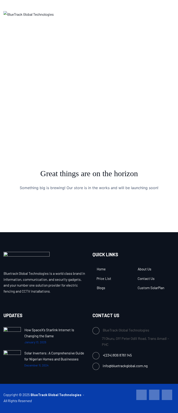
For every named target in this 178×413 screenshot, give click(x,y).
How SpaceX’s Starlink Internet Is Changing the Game (49, 333)
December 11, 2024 (36, 365)
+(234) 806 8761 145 (117, 355)
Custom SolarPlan (151, 288)
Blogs (101, 288)
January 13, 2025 (35, 342)
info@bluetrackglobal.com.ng (125, 365)
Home (101, 269)
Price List (104, 278)
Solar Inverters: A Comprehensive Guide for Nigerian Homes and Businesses (54, 356)
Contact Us (146, 278)
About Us (144, 269)
